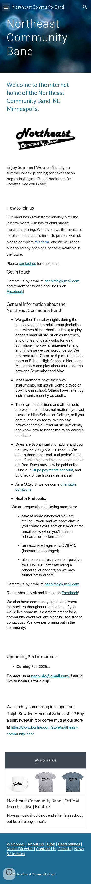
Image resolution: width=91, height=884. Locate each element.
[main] (45, 36)
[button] (6, 7)
